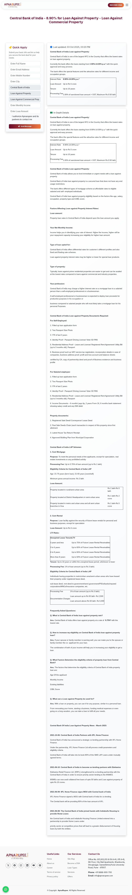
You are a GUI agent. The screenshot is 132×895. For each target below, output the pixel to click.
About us (50, 863)
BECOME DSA (116, 5)
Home (49, 859)
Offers (70, 876)
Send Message (26, 126)
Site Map (71, 859)
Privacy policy (52, 876)
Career (50, 868)
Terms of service (53, 872)
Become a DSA (74, 863)
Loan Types (72, 868)
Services (71, 872)
